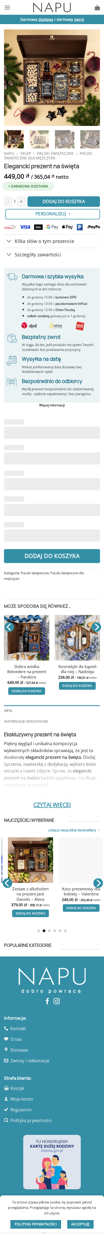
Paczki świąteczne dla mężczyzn (48, 155)
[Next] (91, 77)
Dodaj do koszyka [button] (31, 691)
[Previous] (12, 77)
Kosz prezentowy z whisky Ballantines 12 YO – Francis (82, 672)
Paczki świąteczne (55, 153)
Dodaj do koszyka (52, 556)
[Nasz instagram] (57, 1001)
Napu (9, 153)
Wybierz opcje (82, 691)
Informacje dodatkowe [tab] (26, 721)
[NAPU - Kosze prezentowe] (52, 7)
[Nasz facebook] (47, 1001)
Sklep (25, 153)
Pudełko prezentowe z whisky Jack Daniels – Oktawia (82, 894)
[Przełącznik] (9, 241)
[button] (7, 7)
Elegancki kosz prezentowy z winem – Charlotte (31, 672)
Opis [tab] (8, 710)
